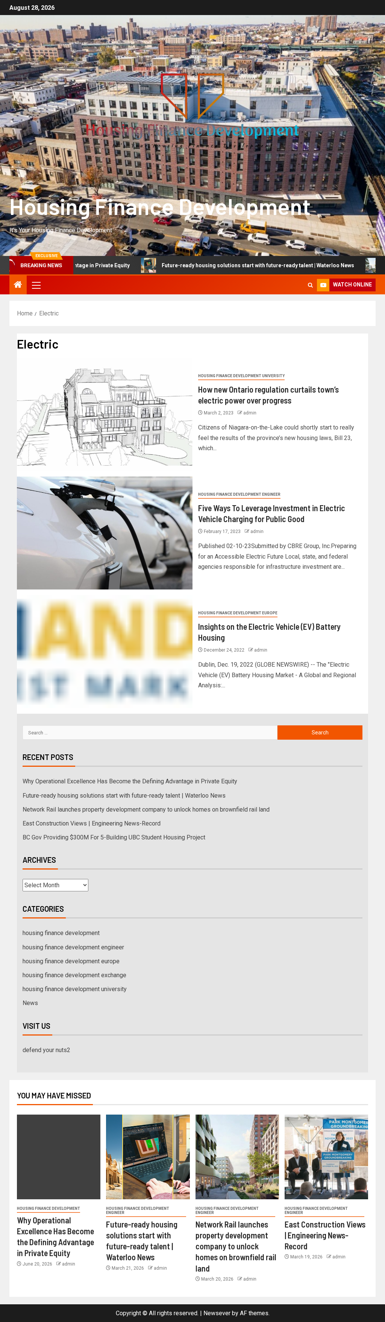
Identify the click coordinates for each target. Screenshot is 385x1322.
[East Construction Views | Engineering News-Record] (326, 1157)
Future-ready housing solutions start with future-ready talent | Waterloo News (217, 265)
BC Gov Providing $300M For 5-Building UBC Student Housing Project (114, 837)
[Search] (310, 285)
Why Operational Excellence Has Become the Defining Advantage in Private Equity (130, 781)
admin (249, 413)
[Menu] (35, 285)
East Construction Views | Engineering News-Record (92, 823)
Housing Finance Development (160, 205)
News (30, 1003)
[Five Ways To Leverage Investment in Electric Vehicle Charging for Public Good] (104, 533)
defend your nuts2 (46, 1050)
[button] (35, 285)
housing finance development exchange (74, 975)
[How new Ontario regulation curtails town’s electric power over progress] (104, 414)
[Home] (18, 285)
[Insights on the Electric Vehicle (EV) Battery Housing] (104, 651)
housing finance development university (241, 376)
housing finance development (61, 933)
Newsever (216, 1313)
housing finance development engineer (239, 494)
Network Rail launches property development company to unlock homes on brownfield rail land (146, 809)
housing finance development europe (237, 613)
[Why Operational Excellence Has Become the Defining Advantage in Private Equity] (58, 1157)
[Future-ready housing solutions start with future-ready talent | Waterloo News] (147, 1157)
